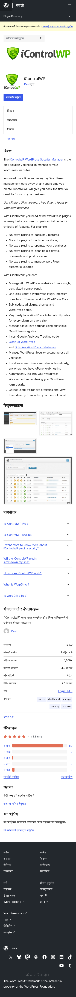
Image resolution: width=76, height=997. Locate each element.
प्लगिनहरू (45, 865)
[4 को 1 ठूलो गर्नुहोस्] (32, 416)
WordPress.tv (14, 902)
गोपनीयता (8, 871)
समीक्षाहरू (12, 120)
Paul (27, 84)
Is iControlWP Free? (17, 523)
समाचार (7, 858)
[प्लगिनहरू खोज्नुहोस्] (41, 38)
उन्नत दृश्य (9, 716)
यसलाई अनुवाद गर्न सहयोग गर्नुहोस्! (58, 26)
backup (41, 699)
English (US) (65, 691)
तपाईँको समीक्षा (11, 777)
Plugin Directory (13, 16)
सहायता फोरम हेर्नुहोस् (15, 803)
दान (43, 895)
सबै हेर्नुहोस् (66, 777)
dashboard (54, 699)
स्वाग (44, 902)
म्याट (8, 919)
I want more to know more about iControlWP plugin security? (25, 546)
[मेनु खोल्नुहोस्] (70, 5)
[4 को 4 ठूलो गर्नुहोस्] (67, 461)
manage (67, 699)
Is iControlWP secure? (18, 535)
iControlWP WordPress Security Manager (36, 159)
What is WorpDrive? (16, 584)
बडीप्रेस (10, 932)
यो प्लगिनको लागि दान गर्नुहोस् (19, 830)
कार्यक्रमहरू (46, 889)
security (55, 706)
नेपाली (15, 948)
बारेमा (6, 852)
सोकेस (43, 852)
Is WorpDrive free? (16, 595)
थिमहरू (43, 858)
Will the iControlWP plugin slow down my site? (20, 560)
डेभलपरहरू (9, 895)
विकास (10, 129)
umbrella (66, 706)
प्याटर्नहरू (44, 871)
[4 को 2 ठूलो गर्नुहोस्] (67, 416)
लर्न (5, 883)
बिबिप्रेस (10, 926)
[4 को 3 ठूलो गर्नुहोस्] (32, 443)
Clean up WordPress (22, 342)
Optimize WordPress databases (35, 347)
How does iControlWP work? (23, 573)
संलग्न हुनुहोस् (47, 883)
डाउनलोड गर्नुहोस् (13, 97)
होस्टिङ (7, 865)
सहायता (11, 138)
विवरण (10, 111)
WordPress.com (16, 913)
